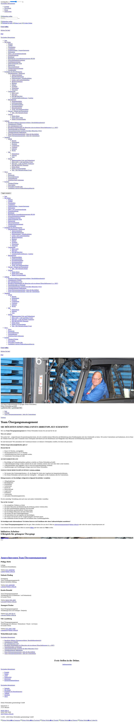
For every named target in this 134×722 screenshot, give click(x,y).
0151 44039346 (10, 570)
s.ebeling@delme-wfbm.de (8, 586)
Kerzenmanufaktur (17, 106)
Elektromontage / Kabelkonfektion (22, 78)
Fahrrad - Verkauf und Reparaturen (18, 111)
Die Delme (7, 42)
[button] (67, 557)
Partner (6, 674)
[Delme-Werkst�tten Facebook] (30, 720)
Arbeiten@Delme (13, 183)
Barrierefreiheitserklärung (11, 680)
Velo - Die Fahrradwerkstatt (20, 113)
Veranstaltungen (12, 178)
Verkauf (10, 114)
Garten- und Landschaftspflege (20, 80)
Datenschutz (7, 11)
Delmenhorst (15, 142)
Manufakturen (12, 99)
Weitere (10, 159)
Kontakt (6, 6)
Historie (10, 44)
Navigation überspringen (8, 3)
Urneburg (14, 147)
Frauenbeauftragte (13, 55)
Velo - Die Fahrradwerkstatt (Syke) (22, 170)
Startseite (7, 688)
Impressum (7, 679)
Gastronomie (11, 91)
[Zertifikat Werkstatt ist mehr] (7, 23)
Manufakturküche (17, 108)
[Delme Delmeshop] (6, 16)
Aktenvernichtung (17, 75)
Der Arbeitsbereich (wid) (15, 126)
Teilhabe (6, 121)
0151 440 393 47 (10, 613)
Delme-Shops (16, 116)
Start (5, 40)
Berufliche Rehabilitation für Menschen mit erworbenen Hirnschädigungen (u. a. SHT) (33, 127)
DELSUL (14, 94)
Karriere (6, 181)
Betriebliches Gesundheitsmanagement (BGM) (21, 58)
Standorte (7, 137)
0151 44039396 (10, 585)
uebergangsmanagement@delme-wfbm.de (66, 524)
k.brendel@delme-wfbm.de (8, 602)
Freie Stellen (11, 185)
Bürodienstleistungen (18, 76)
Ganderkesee (15, 145)
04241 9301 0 (5, 710)
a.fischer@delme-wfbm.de (8, 615)
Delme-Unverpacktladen (19, 119)
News (6, 172)
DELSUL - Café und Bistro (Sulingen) (23, 163)
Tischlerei (14, 86)
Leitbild (10, 45)
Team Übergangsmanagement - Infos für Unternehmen (23, 136)
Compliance (11, 49)
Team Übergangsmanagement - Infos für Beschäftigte (23, 134)
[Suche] (18, 18)
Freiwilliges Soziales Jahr (15, 186)
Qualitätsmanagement (14, 62)
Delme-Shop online (17, 117)
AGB (6, 675)
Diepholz (14, 144)
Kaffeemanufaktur (17, 103)
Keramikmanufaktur (17, 104)
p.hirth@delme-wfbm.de (8, 571)
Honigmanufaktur (17, 101)
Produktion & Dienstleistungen (13, 72)
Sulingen (14, 149)
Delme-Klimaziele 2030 (15, 63)
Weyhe (14, 150)
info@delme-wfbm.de (7, 714)
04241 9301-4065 (10, 600)
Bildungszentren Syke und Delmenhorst (23, 160)
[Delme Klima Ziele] (17, 23)
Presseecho (11, 175)
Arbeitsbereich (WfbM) (15, 124)
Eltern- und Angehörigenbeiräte (17, 53)
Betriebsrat (11, 57)
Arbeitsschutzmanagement (15, 68)
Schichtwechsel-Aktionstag (16, 180)
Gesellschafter (12, 70)
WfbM (10, 139)
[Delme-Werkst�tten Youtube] (49, 720)
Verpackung (15, 88)
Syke (13, 157)
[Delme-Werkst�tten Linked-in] (87, 720)
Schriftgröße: (4, 2)
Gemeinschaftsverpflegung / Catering (22, 98)
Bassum (14, 140)
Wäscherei (15, 90)
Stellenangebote (67, 664)
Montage (14, 83)
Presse (6, 10)
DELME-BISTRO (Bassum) (20, 165)
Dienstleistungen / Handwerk (16, 73)
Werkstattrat (11, 52)
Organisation (11, 47)
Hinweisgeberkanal (13, 67)
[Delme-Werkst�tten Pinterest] (68, 720)
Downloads (7, 8)
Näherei (14, 85)
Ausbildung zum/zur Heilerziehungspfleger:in (21, 188)
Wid (9, 152)
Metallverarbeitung (17, 81)
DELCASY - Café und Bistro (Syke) (22, 162)
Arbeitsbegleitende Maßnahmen (17, 132)
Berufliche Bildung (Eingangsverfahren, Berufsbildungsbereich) (26, 122)
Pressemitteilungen (13, 177)
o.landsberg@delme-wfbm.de (9, 630)
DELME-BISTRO (17, 96)
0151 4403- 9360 (10, 628)
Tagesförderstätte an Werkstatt (16, 129)
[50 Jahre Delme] (27, 23)
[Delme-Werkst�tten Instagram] (10, 720)
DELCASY (15, 93)
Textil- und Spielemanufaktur (20, 109)
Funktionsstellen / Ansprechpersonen (18, 50)
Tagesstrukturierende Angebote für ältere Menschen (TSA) (25, 131)
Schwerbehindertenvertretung (16, 60)
